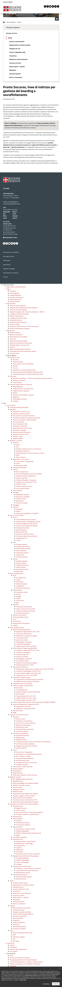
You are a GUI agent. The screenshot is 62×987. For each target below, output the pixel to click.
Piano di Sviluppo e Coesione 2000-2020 (28, 692)
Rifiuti (18, 455)
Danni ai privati (20, 810)
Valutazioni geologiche (22, 860)
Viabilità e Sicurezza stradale (21, 785)
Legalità (15, 625)
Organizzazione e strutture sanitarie (19, 45)
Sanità (10, 38)
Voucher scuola (20, 719)
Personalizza (46, 983)
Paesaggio (16, 505)
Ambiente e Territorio (16, 440)
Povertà (18, 594)
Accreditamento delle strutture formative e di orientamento (33, 742)
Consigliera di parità (22, 764)
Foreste (15, 470)
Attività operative (21, 879)
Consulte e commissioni (16, 297)
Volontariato (19, 850)
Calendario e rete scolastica (24, 721)
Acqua (18, 445)
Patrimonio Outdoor (22, 503)
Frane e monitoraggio (22, 862)
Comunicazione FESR (22, 661)
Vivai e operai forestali (22, 488)
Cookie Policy (23, 979)
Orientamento (17, 771)
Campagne (13, 966)
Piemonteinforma (15, 301)
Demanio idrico (17, 816)
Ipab (17, 602)
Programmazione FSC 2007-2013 (26, 700)
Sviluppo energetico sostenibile (22, 912)
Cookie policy (6, 260)
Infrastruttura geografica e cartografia (27, 513)
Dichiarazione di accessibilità (11, 252)
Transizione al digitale (19, 929)
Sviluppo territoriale (18, 910)
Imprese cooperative (19, 922)
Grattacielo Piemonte (16, 320)
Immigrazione (20, 586)
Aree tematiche (10, 405)
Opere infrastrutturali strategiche (22, 798)
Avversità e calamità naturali (21, 414)
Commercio (16, 924)
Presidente (13, 291)
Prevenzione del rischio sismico (22, 866)
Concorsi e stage (14, 324)
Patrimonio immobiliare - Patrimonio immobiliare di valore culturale (32, 378)
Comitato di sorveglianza (23, 644)
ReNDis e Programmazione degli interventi (28, 833)
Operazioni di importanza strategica (26, 636)
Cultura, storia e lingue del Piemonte (26, 526)
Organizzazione (11, 303)
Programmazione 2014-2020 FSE (26, 646)
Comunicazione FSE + (22, 638)
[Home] (4, 22)
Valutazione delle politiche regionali (23, 395)
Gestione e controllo (22, 640)
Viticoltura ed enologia (19, 430)
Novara (15, 212)
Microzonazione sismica (23, 872)
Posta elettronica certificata (10, 273)
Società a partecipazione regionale (20, 328)
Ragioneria (16, 397)
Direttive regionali (21, 748)
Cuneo (5, 218)
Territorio (15, 507)
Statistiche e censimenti (20, 426)
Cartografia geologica (22, 858)
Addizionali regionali (19, 937)
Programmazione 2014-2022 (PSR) (26, 675)
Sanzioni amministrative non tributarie (21, 343)
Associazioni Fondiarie (22, 495)
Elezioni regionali (18, 362)
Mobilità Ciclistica (18, 781)
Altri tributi (16, 941)
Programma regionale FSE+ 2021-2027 (28, 631)
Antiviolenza (19, 582)
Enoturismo (19, 571)
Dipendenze (12, 70)
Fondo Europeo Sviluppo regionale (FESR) (25, 648)
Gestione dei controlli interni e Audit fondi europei (24, 326)
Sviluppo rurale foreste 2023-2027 (26, 482)
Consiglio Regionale (15, 295)
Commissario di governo (20, 837)
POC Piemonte (20, 694)
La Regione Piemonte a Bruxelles (19, 314)
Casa (14, 619)
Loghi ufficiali (6, 265)
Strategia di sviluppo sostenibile (19, 407)
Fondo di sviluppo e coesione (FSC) (23, 686)
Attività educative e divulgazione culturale (28, 521)
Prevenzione (13, 56)
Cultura (15, 517)
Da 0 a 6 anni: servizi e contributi (25, 723)
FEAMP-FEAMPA (18, 438)
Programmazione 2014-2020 (25, 665)
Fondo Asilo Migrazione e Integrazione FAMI (26, 704)
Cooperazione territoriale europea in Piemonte (29, 679)
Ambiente (16, 443)
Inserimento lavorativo (22, 613)
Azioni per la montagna (23, 497)
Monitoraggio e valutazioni (24, 642)
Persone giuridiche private (20, 617)
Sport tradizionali (21, 551)
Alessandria (6, 212)
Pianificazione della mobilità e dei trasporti (25, 794)
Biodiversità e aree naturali (21, 459)
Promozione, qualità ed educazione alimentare (26, 418)
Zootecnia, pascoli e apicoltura (22, 432)
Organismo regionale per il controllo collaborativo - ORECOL (27, 312)
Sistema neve (20, 555)
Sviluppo (12, 906)
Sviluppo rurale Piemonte (20, 667)
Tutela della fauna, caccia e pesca (22, 428)
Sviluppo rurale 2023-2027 (21, 434)
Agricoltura (13, 409)
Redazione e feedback (9, 269)
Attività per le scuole (22, 727)
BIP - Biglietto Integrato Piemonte (23, 779)
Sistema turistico (21, 563)
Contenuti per (10, 943)
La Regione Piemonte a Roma (18, 318)
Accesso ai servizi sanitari (16, 41)
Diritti (14, 575)
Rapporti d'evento (21, 808)
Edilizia (18, 511)
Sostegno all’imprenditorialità (24, 758)
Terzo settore (20, 600)
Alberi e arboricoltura (22, 472)
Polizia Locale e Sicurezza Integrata (23, 364)
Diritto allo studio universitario (25, 729)
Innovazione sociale (22, 592)
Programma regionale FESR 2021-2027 (28, 650)
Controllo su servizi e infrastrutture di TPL (25, 800)
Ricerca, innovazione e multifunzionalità (24, 420)
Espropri (15, 366)
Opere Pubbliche (17, 818)
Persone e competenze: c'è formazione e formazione (25, 964)
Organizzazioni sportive (23, 546)
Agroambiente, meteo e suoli (21, 411)
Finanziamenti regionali (23, 825)
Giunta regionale (14, 293)
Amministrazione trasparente (18, 322)
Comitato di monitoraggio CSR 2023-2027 (28, 671)
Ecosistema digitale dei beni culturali (26, 524)
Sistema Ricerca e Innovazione (22, 908)
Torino (14, 214)
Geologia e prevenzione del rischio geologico (26, 856)
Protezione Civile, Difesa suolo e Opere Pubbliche (24, 804)
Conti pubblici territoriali (20, 399)
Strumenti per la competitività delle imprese (29, 754)
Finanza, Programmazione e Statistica (21, 384)
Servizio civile (17, 621)
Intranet (5, 277)
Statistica (15, 401)
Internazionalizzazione (19, 926)
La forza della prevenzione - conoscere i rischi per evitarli (26, 962)
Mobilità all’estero (21, 740)
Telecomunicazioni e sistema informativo (28, 854)
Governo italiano (8, 2)
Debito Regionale (18, 386)
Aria (17, 447)
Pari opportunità (21, 578)
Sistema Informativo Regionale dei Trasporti (26, 802)
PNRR (14, 713)
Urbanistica (19, 509)
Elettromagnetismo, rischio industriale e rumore (30, 453)
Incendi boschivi (20, 845)
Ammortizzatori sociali (22, 760)
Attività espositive (21, 530)
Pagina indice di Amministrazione (16, 287)
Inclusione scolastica (22, 731)
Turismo (15, 559)
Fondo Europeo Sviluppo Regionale (23, 914)
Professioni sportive (22, 557)
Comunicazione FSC (21, 690)
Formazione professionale (20, 733)
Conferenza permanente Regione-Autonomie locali (27, 372)
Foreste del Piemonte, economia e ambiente (29, 474)
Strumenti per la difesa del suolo (25, 829)
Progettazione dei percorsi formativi (26, 746)
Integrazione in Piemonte (23, 706)
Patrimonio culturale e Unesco (25, 534)
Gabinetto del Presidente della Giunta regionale (23, 308)
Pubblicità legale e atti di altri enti (19, 345)
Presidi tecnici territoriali (20, 875)
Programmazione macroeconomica (23, 389)
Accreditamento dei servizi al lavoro (26, 762)
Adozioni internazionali (19, 615)
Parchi (18, 463)
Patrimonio (13, 376)
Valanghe (19, 864)
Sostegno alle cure (14, 49)
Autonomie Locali (15, 357)
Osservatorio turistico (22, 569)
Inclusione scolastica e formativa (25, 611)
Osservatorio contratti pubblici (18, 341)
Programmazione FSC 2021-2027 (26, 696)
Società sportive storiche (23, 548)
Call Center (13, 339)
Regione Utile (10, 330)
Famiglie (18, 596)
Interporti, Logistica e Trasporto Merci (24, 796)
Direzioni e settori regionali (18, 305)
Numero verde (7, 224)
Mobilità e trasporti (15, 777)
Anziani (18, 598)
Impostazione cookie (11, 237)
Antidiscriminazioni (21, 584)
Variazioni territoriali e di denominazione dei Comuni (28, 374)
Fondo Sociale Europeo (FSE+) (21, 629)
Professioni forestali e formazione (26, 480)
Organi (8, 289)
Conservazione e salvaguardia (25, 461)
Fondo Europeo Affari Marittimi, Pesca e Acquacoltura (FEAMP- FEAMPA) (34, 702)
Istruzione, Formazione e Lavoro (19, 715)
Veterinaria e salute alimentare (18, 59)
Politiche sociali (17, 590)
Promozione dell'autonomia (24, 607)
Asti (4, 214)
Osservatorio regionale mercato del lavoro (25, 775)
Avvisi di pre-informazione (23, 634)
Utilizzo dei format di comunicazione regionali (23, 351)
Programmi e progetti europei (21, 677)
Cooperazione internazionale (21, 623)
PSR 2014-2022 (18, 436)
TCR (14, 939)
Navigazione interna (19, 789)
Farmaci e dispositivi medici (17, 52)
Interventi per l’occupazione (24, 752)
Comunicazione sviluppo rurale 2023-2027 (28, 673)
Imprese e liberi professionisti (18, 949)
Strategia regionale (21, 544)
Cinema (18, 540)
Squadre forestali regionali (24, 877)
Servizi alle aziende (18, 422)
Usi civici (15, 368)
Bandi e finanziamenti (16, 335)
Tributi (11, 931)
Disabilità (15, 605)
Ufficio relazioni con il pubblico (18, 337)
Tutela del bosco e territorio (24, 486)
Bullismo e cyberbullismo (23, 725)
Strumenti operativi (15, 74)
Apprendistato (20, 737)
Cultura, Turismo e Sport (17, 515)
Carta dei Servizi (14, 353)
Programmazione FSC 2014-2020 (26, 698)
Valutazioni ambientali (22, 451)
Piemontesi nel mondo (22, 528)
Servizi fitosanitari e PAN (20, 424)
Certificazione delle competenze (25, 744)
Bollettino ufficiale (15, 332)
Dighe (18, 835)
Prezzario (19, 821)
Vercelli (15, 218)
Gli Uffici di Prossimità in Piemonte (20, 958)
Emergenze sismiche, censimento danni (27, 814)
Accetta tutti (56, 983)
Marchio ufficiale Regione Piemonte (20, 349)
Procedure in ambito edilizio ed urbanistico (28, 868)
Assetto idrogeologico (22, 831)
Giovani (18, 580)
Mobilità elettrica (18, 791)
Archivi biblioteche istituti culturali (26, 519)
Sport (14, 542)
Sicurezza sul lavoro (15, 63)
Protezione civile (18, 839)
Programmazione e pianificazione (26, 841)
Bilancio (15, 393)
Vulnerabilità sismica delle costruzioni (27, 870)
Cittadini (12, 945)
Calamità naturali (18, 806)
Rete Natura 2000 (21, 465)
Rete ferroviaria (17, 787)
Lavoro (15, 750)
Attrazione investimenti (20, 916)
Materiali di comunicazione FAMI (25, 708)
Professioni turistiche (22, 565)
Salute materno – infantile (17, 66)
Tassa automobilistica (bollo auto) (22, 933)
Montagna (16, 492)
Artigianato (16, 920)
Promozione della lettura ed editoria (26, 536)
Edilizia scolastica (18, 769)
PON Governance (18, 710)
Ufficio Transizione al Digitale (18, 310)
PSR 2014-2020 (21, 484)
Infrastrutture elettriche (23, 823)
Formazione (19, 852)
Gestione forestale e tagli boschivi (26, 476)
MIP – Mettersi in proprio (23, 756)
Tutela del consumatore (23, 588)
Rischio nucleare (21, 457)
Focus (11, 955)
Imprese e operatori (22, 478)
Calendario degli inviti (22, 654)
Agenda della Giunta (15, 299)
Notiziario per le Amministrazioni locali (24, 370)
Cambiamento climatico (20, 467)
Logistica (18, 847)
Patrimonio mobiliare (19, 380)
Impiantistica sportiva (22, 553)
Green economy (17, 490)
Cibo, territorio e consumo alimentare (24, 416)
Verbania (15, 216)
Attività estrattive (18, 918)
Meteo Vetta (19, 501)
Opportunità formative (22, 735)
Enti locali (15, 360)
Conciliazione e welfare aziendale (22, 766)
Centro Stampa (17, 382)
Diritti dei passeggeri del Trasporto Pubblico (25, 783)
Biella (5, 216)
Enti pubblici (13, 947)
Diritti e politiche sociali (16, 573)
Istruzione (16, 717)
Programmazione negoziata (21, 391)
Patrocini (12, 347)
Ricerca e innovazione (15, 77)
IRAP (14, 935)
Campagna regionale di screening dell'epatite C (23, 960)
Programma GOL (18, 773)
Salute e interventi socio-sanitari (25, 609)
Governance (19, 688)
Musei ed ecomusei (21, 532)
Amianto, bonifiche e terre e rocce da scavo (28, 449)
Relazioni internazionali (16, 316)
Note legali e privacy (8, 256)
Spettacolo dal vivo (21, 538)
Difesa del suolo (17, 827)
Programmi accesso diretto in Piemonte (27, 681)
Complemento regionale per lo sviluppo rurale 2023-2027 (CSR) (34, 669)
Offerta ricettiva (21, 567)
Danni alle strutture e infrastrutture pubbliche (29, 812)
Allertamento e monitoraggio (24, 843)
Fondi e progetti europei (17, 627)
